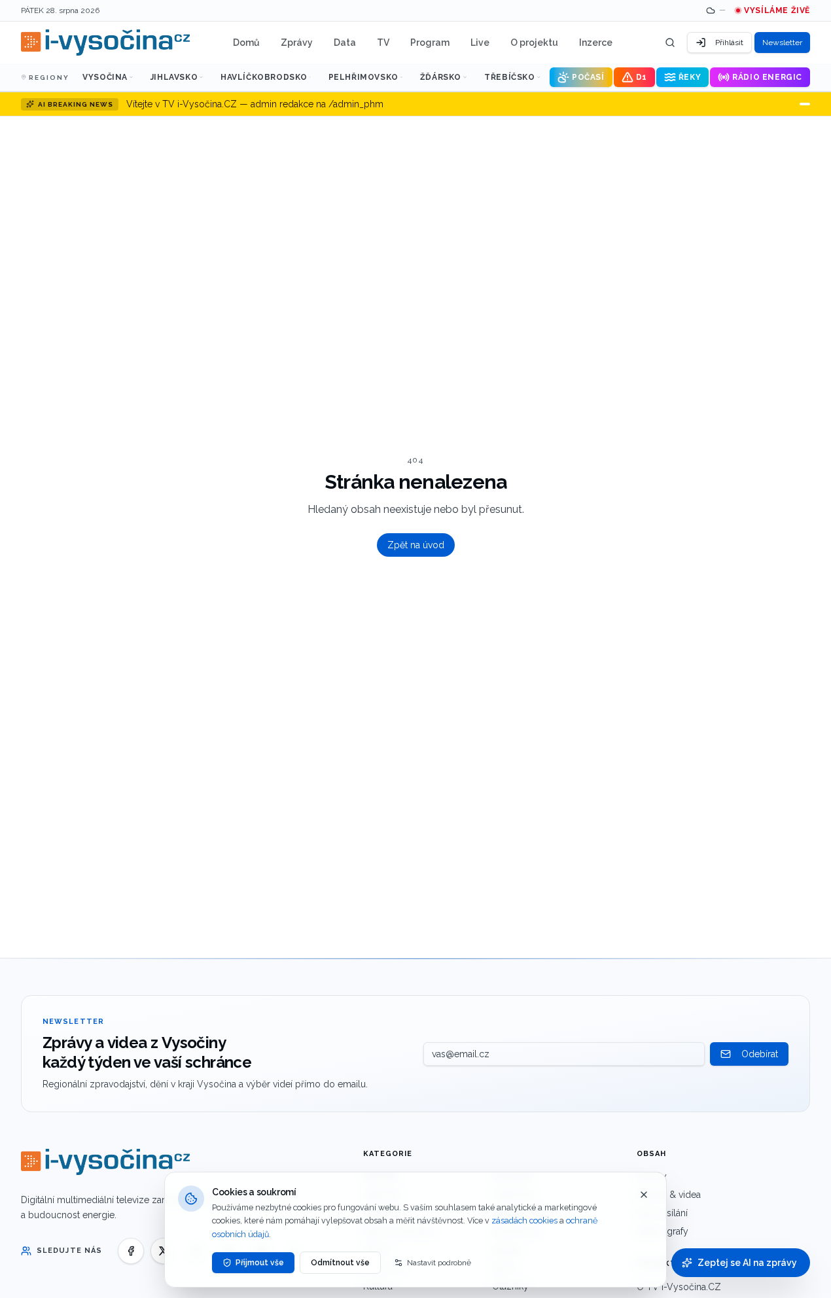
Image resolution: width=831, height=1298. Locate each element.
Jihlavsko (174, 77)
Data (345, 42)
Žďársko (440, 77)
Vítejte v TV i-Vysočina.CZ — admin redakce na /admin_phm (254, 104)
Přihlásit (729, 42)
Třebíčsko (509, 77)
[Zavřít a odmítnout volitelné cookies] (644, 1194)
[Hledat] (670, 42)
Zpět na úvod (415, 545)
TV (383, 42)
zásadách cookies (524, 1220)
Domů (246, 42)
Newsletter (782, 42)
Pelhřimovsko (363, 77)
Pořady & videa (669, 1194)
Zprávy (297, 42)
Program (430, 42)
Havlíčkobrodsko (264, 77)
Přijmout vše (260, 1262)
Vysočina (105, 77)
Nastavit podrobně (439, 1262)
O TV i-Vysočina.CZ (679, 1287)
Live (479, 42)
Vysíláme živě (777, 10)
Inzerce (595, 42)
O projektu (534, 42)
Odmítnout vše (340, 1262)
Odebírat (759, 1054)
